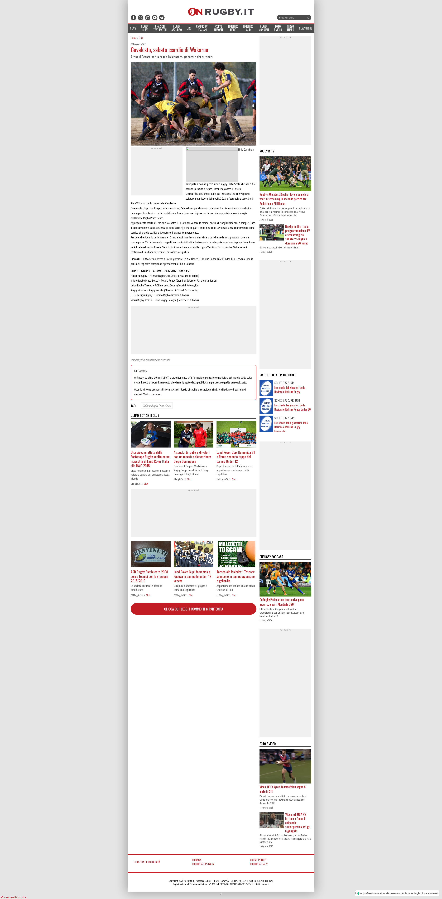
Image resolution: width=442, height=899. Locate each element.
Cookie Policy (258, 860)
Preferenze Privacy (203, 864)
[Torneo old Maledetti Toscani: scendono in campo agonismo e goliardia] (236, 554)
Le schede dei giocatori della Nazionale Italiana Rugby (289, 390)
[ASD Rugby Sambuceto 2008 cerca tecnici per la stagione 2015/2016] (151, 554)
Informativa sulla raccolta (13, 897)
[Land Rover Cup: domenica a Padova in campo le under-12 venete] (194, 554)
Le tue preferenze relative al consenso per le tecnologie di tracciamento (397, 893)
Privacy (196, 860)
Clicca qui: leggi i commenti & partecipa (193, 609)
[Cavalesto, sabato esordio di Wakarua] (193, 104)
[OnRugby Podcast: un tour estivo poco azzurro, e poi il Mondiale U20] (285, 579)
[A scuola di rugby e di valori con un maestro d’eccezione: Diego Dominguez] (194, 435)
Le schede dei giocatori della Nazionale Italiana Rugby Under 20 (292, 407)
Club (141, 38)
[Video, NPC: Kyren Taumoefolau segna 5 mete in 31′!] (285, 766)
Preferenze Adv (259, 864)
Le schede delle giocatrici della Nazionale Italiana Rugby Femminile (291, 427)
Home (134, 38)
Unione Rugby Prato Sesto (156, 405)
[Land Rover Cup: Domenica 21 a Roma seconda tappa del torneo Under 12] (236, 435)
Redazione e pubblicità (147, 862)
